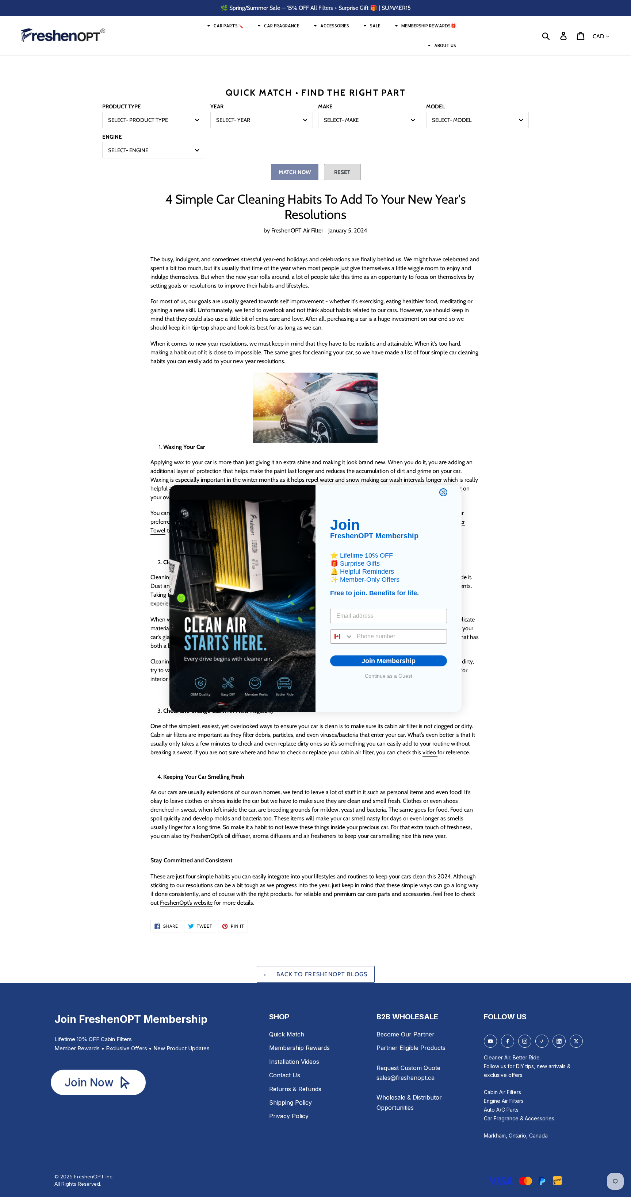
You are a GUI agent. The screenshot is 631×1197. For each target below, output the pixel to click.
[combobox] (341, 636)
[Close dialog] (443, 492)
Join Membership (389, 661)
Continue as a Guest (388, 676)
